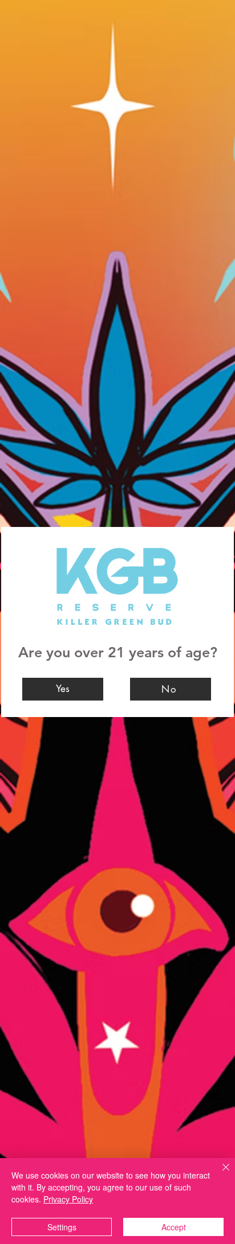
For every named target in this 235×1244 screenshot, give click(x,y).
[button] (62, 689)
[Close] (219, 1174)
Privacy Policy (68, 1199)
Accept (173, 1227)
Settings (61, 1227)
